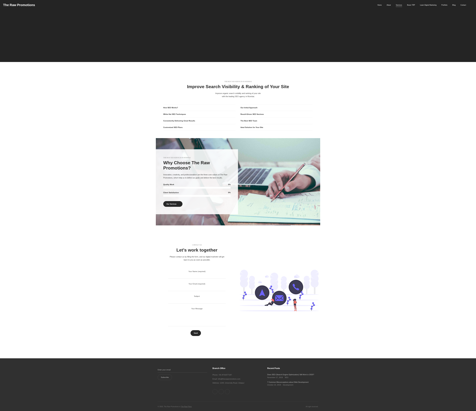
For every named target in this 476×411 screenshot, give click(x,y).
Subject (197, 296)
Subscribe (165, 377)
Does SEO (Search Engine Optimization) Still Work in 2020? (290, 375)
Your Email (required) (197, 284)
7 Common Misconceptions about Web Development (288, 382)
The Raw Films (186, 407)
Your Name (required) (197, 271)
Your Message (197, 309)
